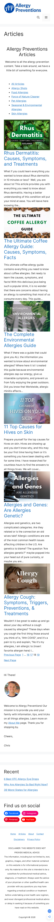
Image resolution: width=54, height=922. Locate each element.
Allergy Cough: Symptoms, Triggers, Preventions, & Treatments (26, 605)
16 (28, 654)
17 (31, 654)
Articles (22, 834)
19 (38, 654)
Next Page (10, 660)
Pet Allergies (18, 100)
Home (13, 834)
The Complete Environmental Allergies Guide (20, 340)
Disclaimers (19, 839)
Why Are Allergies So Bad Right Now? (26, 784)
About (31, 834)
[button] (38, 17)
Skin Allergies (19, 113)
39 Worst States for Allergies (21, 789)
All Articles (17, 83)
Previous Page (12, 654)
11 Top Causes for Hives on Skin (23, 429)
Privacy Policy (33, 839)
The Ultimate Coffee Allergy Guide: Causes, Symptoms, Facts (25, 249)
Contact (40, 834)
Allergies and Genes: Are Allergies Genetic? (26, 510)
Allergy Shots (19, 88)
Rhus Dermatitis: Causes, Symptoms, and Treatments (25, 158)
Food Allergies (19, 92)
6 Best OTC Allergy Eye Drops (21, 779)
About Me (14, 722)
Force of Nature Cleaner (25, 96)
